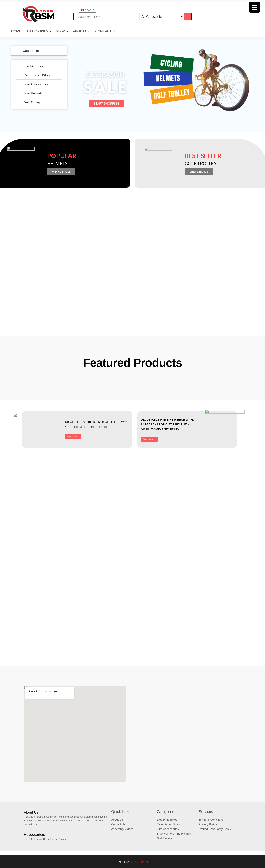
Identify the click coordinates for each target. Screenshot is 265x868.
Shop (60, 31)
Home (16, 31)
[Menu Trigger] (254, 7)
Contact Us (106, 31)
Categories (37, 31)
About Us (81, 31)
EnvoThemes (140, 861)
